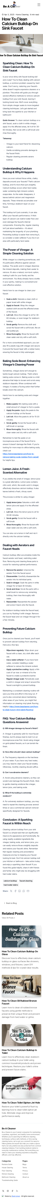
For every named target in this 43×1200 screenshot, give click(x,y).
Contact (25, 1174)
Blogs (24, 1164)
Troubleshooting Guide (10, 1180)
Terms (24, 1167)
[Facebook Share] (15, 891)
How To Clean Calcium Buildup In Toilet (19, 1051)
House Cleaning (7, 1167)
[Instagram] (8, 1191)
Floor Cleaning (7, 1171)
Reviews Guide (7, 1164)
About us (25, 1177)
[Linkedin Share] (19, 891)
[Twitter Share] (11, 891)
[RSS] (17, 1191)
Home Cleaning (22, 14)
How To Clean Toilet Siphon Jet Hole (21, 1102)
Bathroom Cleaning (8, 1177)
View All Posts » (8, 918)
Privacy (25, 1171)
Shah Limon (16, 1196)
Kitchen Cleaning (8, 1174)
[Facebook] (12, 1191)
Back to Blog (11, 903)
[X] (3, 1191)
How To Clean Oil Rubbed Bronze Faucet (19, 1002)
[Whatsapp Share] (23, 891)
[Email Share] (28, 891)
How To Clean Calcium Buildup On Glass (20, 953)
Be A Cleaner (9, 1128)
